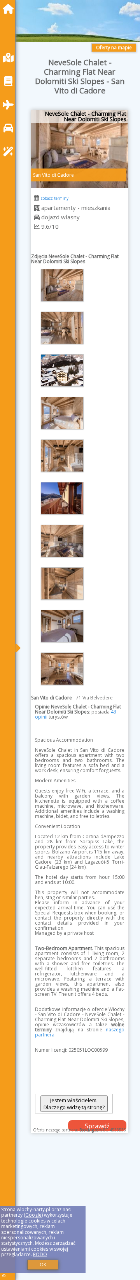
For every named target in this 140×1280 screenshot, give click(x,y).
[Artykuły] (10, 81)
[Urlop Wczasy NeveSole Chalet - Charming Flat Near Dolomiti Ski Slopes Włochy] (62, 285)
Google (33, 1215)
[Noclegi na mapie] (10, 58)
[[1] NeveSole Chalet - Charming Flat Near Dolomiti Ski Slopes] (79, 149)
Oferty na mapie (114, 47)
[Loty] (10, 104)
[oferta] (37, 208)
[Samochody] (10, 128)
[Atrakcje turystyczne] (10, 151)
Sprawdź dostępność (97, 1126)
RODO (40, 1254)
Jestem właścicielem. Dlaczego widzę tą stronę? (74, 1104)
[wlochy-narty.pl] (10, 9)
